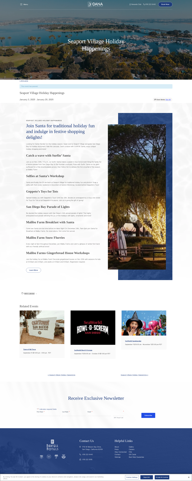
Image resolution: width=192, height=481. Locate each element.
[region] (96, 477)
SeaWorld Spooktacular (133, 341)
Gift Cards (132, 454)
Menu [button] (26, 4)
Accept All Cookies (162, 477)
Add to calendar (29, 293)
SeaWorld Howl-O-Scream (83, 350)
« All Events (24, 81)
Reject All (147, 477)
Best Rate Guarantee (136, 457)
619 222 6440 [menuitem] (150, 4)
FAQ (130, 452)
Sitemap (117, 457)
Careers (131, 449)
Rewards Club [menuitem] (136, 4)
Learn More (33, 270)
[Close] (189, 477)
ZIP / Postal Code (118, 417)
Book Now (165, 4)
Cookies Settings (132, 477)
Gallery (131, 447)
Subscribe (148, 415)
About (117, 447)
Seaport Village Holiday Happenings (61, 375)
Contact (117, 454)
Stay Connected (120, 452)
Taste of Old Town (29, 349)
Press (117, 449)
